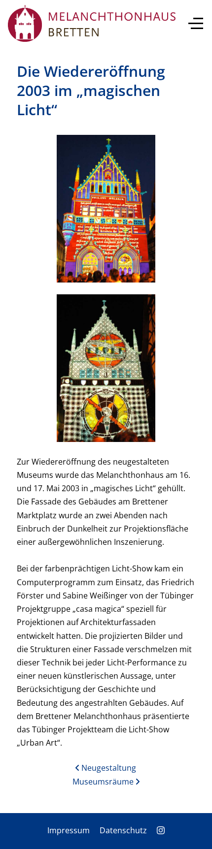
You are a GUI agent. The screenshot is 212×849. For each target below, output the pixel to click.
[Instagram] (161, 830)
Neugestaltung (107, 767)
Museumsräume (104, 781)
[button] (106, 207)
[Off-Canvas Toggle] (195, 23)
